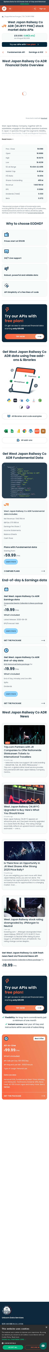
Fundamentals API (16, 52)
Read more (15, 1337)
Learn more (24, 4)
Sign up (42, 8)
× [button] (46, 1327)
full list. (7, 1087)
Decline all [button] (35, 1347)
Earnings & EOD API (38, 52)
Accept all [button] (12, 1347)
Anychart (44, 118)
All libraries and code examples (26, 416)
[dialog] (24, 1338)
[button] (24, 1339)
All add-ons (26, 440)
